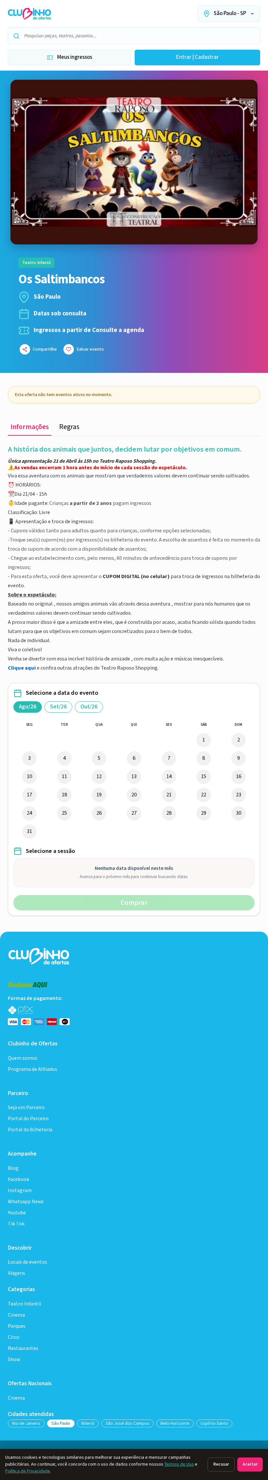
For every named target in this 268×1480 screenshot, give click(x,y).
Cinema (16, 1315)
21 (169, 794)
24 (29, 813)
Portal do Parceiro (28, 1118)
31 (29, 831)
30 (238, 813)
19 (99, 794)
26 (99, 813)
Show (14, 1359)
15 (203, 776)
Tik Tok (16, 1224)
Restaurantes (23, 1348)
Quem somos (22, 1058)
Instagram (20, 1190)
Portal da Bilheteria (30, 1129)
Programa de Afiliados (32, 1069)
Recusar (221, 1464)
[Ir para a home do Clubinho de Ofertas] (29, 14)
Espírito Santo (214, 1423)
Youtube (17, 1212)
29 (203, 813)
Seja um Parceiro (26, 1107)
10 (29, 776)
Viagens (16, 1273)
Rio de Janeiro (26, 1423)
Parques (16, 1326)
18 (64, 794)
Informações (29, 427)
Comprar (134, 902)
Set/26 (58, 706)
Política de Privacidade (27, 1471)
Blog (13, 1168)
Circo (13, 1337)
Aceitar (250, 1464)
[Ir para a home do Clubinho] (39, 956)
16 (238, 776)
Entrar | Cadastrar (197, 57)
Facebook (18, 1179)
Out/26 (88, 706)
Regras (69, 427)
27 (134, 813)
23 (238, 794)
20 (134, 794)
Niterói (87, 1423)
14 (169, 776)
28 (169, 813)
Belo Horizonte (175, 1423)
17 (29, 794)
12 (99, 776)
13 (134, 776)
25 (64, 813)
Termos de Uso (179, 1464)
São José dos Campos (127, 1423)
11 (64, 776)
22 (203, 794)
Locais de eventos (27, 1262)
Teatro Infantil (24, 1304)
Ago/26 (27, 706)
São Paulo (60, 1423)
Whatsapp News (26, 1201)
